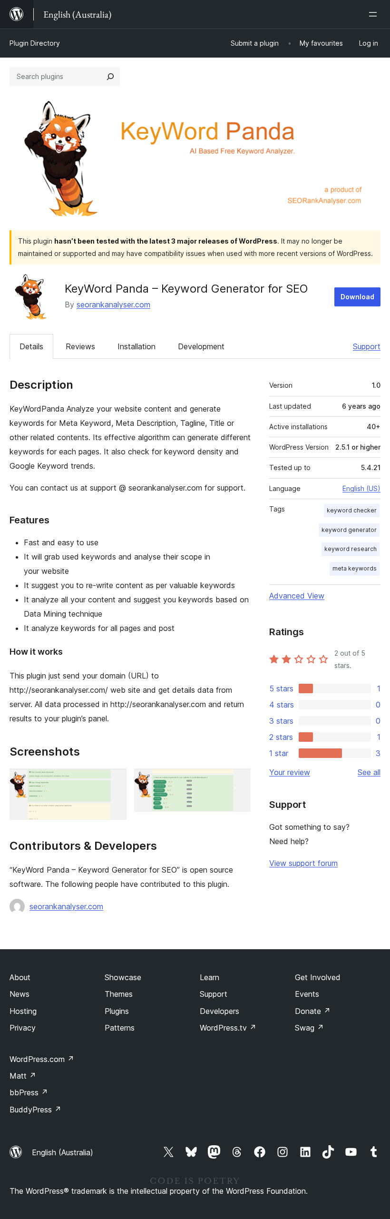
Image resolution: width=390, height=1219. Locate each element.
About (20, 977)
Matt (23, 1076)
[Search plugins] (110, 76)
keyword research (350, 548)
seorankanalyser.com (113, 304)
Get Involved (318, 977)
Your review (289, 772)
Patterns (120, 1027)
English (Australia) (62, 1152)
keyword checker (352, 510)
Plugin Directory (35, 43)
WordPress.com (42, 1059)
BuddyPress (35, 1109)
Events (307, 994)
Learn (209, 977)
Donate (313, 1011)
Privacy (23, 1027)
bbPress (29, 1092)
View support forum (303, 863)
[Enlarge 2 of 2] (238, 781)
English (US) (361, 488)
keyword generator (349, 529)
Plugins (117, 1011)
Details (31, 346)
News (19, 994)
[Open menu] (375, 14)
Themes (119, 994)
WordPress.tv (228, 1027)
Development (201, 346)
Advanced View (296, 595)
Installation (136, 346)
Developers (219, 1011)
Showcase (123, 977)
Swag (309, 1027)
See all (369, 772)
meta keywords (354, 568)
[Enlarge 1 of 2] (113, 781)
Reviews (80, 346)
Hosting (23, 1011)
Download (357, 297)
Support (366, 346)
